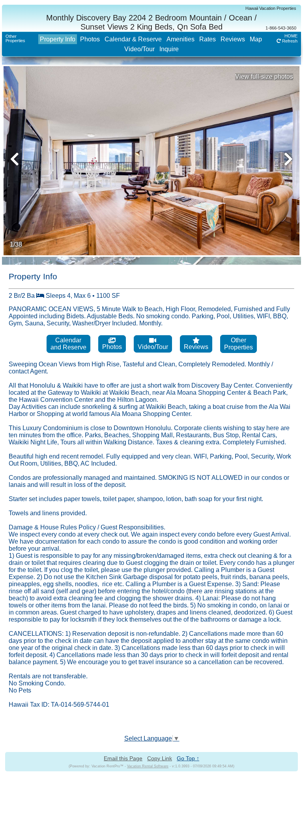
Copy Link (159, 758)
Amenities (180, 39)
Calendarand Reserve (68, 344)
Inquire (169, 49)
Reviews (233, 39)
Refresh (289, 41)
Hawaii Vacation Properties (270, 8)
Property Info (57, 39)
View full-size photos (264, 76)
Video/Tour (139, 49)
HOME (290, 35)
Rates (207, 39)
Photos (90, 39)
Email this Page (123, 758)
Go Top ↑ (188, 758)
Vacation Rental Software (147, 766)
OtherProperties (15, 38)
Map (256, 39)
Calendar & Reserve (133, 39)
